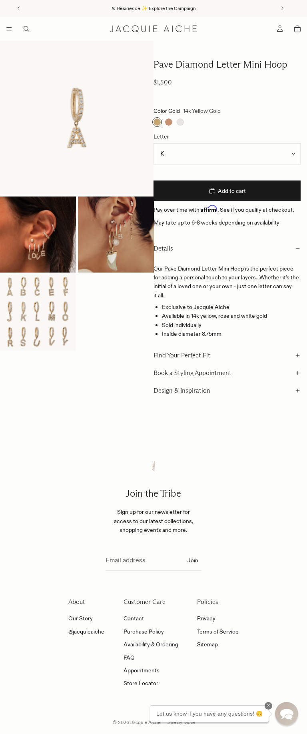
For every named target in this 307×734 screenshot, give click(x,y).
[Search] (26, 29)
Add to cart (232, 191)
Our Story (80, 618)
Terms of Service (218, 631)
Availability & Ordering (151, 644)
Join (192, 560)
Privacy (206, 618)
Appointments (141, 670)
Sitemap (207, 644)
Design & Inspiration (182, 390)
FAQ (129, 657)
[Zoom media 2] (38, 235)
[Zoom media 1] (77, 118)
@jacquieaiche (86, 631)
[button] (286, 713)
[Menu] (9, 29)
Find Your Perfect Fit (182, 355)
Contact (134, 618)
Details (163, 248)
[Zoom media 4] (38, 313)
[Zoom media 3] (116, 235)
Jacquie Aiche (145, 722)
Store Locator (141, 683)
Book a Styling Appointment (192, 373)
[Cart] (297, 29)
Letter (161, 136)
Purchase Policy (144, 631)
